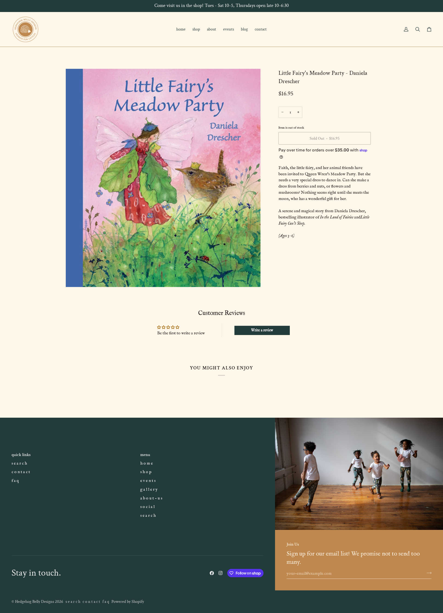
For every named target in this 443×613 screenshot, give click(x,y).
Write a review (262, 330)
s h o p (145, 471)
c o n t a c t (21, 471)
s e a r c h (19, 463)
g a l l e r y (149, 489)
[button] (196, 29)
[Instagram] (221, 573)
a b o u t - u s (151, 498)
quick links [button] (21, 454)
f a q (15, 480)
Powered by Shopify (127, 601)
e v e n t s (148, 480)
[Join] (427, 573)
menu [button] (145, 454)
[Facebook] (212, 573)
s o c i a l (147, 506)
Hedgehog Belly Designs (34, 601)
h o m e (146, 463)
